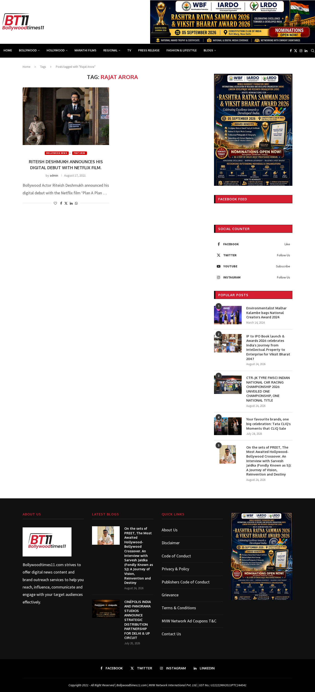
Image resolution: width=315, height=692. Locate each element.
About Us (170, 529)
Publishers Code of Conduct (186, 582)
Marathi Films (85, 50)
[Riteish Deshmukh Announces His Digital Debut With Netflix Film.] (66, 116)
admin (54, 175)
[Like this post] (55, 203)
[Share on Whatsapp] (76, 203)
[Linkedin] (306, 50)
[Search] (312, 50)
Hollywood (56, 50)
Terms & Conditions (179, 607)
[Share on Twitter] (66, 203)
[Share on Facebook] (61, 203)
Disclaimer (171, 542)
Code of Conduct (176, 556)
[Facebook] (291, 50)
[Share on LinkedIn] (71, 203)
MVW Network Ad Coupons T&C (189, 621)
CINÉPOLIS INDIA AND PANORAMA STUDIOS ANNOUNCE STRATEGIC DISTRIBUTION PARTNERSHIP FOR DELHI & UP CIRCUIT (137, 620)
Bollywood (28, 50)
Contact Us (171, 633)
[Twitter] (295, 50)
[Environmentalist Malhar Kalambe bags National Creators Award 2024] (228, 315)
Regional (110, 50)
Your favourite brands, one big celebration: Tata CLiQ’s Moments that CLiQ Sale (268, 423)
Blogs (208, 50)
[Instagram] (301, 50)
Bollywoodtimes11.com (43, 564)
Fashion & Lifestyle (181, 50)
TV (129, 50)
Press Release (149, 50)
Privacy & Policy (175, 568)
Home (7, 50)
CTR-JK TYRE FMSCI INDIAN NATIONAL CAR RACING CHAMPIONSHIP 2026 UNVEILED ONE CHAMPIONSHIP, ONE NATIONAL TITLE (268, 389)
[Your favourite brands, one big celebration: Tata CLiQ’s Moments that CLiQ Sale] (228, 426)
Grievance (170, 594)
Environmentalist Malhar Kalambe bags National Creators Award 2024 (266, 312)
